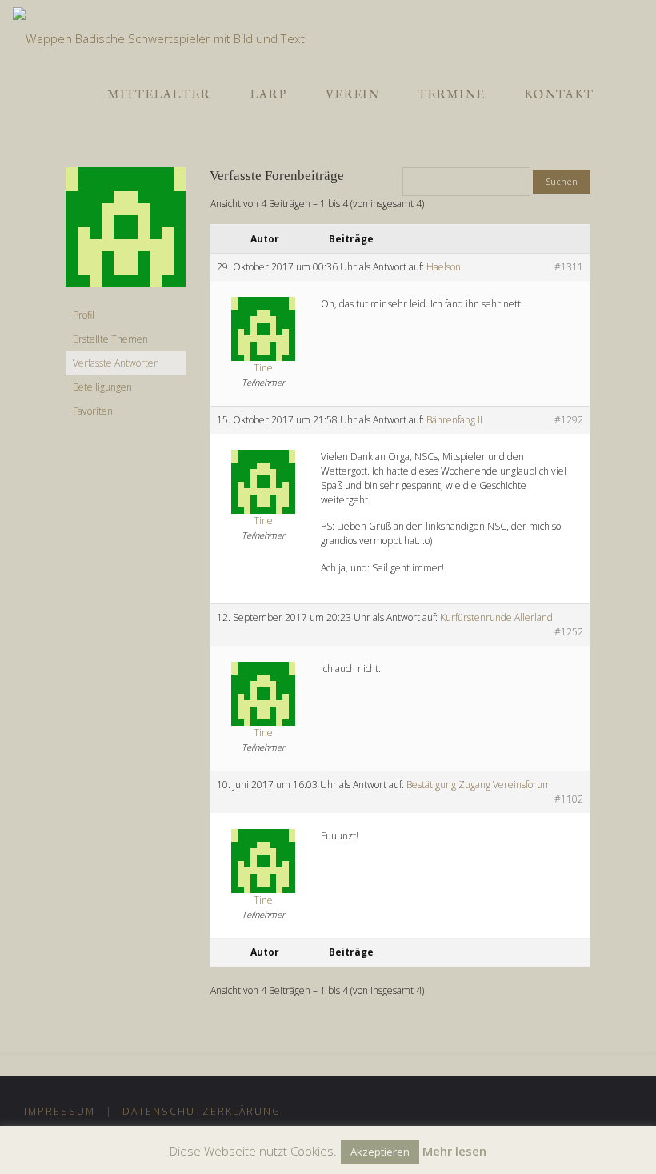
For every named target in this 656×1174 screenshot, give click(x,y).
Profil (83, 315)
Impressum (59, 1111)
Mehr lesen (454, 1151)
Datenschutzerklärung (201, 1111)
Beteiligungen (102, 387)
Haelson (443, 267)
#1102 (568, 799)
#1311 (568, 267)
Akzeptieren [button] (380, 1151)
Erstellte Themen (110, 339)
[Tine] (126, 234)
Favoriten (93, 411)
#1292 (568, 420)
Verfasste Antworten (116, 363)
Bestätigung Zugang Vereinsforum (478, 784)
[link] (627, 94)
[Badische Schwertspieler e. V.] (159, 31)
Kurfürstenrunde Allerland (496, 617)
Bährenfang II (454, 420)
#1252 (568, 632)
